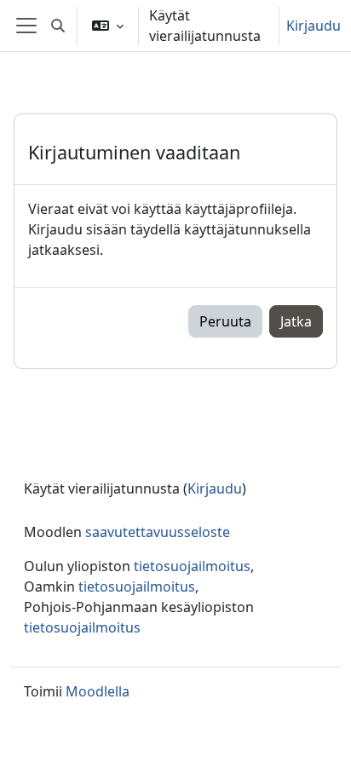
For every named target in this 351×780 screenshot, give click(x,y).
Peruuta (225, 321)
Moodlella (97, 691)
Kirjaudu (313, 25)
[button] (58, 25)
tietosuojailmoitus (192, 566)
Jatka (296, 321)
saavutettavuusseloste (157, 532)
